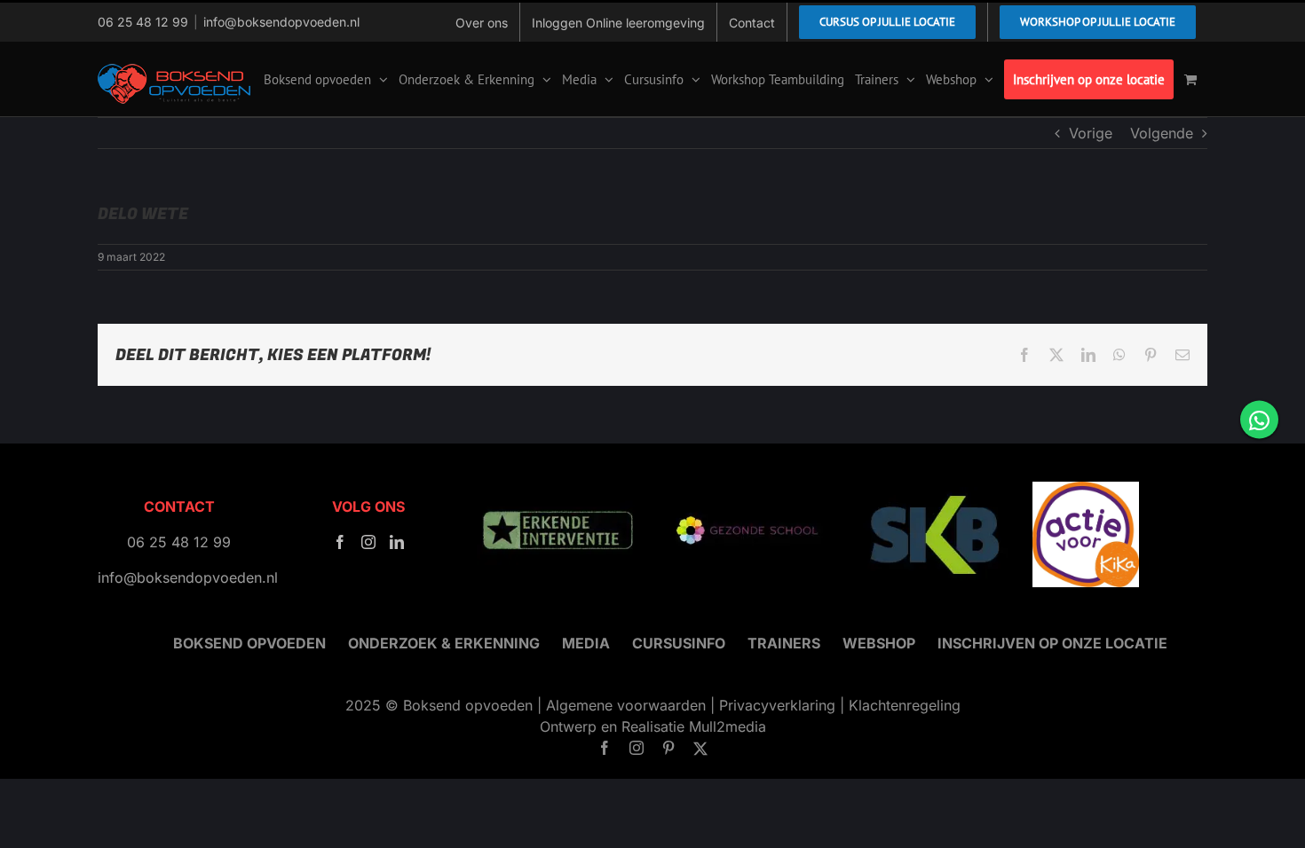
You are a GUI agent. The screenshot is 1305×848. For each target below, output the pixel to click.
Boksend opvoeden (249, 643)
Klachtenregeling (905, 705)
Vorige (1090, 133)
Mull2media (727, 726)
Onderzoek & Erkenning (444, 643)
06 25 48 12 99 (143, 21)
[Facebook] (340, 542)
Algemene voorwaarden (626, 705)
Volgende (1161, 133)
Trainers (783, 643)
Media (586, 643)
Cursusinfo (678, 643)
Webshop (878, 643)
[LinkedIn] (397, 542)
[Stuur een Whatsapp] (1259, 420)
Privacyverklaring (777, 705)
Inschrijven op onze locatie (1052, 643)
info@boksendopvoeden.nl (281, 21)
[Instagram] (368, 542)
